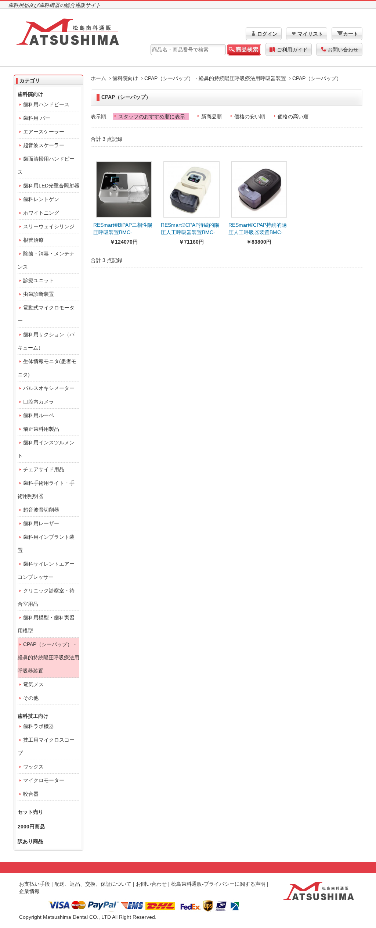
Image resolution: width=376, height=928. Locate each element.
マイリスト (310, 34)
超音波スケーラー (43, 145)
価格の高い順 (293, 116)
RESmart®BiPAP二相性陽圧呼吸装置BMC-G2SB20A (122, 232)
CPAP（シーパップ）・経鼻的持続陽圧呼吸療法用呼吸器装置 (215, 78)
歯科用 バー (36, 118)
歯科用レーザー (41, 523)
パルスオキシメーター (49, 388)
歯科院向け (125, 78)
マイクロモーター (43, 780)
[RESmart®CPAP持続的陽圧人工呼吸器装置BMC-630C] (191, 187)
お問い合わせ (343, 50)
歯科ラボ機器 (38, 726)
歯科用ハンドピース (46, 104)
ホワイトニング (41, 213)
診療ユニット (38, 280)
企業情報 (29, 891)
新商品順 (211, 116)
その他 (31, 698)
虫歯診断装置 (38, 294)
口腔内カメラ (38, 402)
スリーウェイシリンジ (49, 226)
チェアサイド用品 (43, 469)
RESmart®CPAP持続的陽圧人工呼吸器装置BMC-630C (190, 232)
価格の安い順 (249, 116)
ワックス (33, 767)
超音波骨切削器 (41, 510)
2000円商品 (31, 827)
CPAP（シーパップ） (316, 78)
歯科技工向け (33, 716)
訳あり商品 (30, 841)
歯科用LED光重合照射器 (51, 186)
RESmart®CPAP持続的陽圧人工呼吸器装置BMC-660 (257, 232)
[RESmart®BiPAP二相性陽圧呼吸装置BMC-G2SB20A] (124, 187)
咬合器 (31, 794)
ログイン (267, 34)
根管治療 (33, 240)
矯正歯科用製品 (41, 429)
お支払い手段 (34, 884)
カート (350, 34)
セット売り (30, 812)
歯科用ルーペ (38, 415)
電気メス (33, 684)
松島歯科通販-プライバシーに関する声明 (218, 884)
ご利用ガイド (292, 50)
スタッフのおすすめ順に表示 (151, 116)
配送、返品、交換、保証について (92, 884)
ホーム (98, 78)
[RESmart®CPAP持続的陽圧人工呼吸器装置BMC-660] (259, 187)
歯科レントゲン (41, 199)
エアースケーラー (43, 132)
